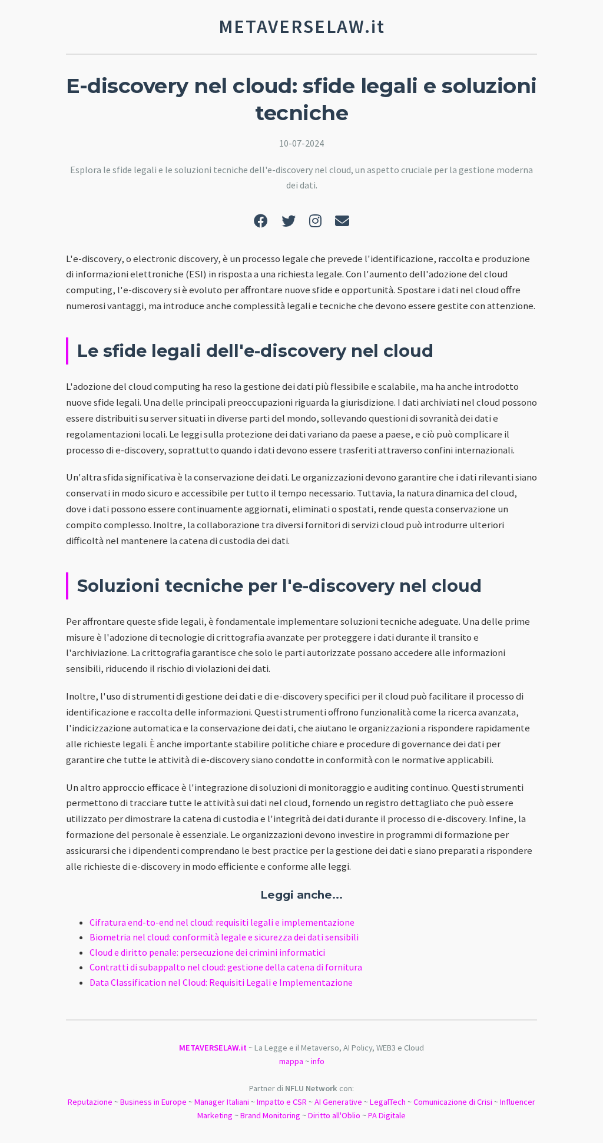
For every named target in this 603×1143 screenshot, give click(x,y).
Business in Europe (153, 1101)
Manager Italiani (221, 1101)
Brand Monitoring (270, 1115)
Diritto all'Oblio (334, 1115)
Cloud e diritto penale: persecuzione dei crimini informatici (207, 952)
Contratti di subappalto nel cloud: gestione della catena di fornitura (226, 967)
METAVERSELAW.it (213, 1047)
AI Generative (338, 1101)
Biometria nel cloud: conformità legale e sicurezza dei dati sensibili (224, 937)
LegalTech (388, 1101)
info (317, 1061)
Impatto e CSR (282, 1101)
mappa (291, 1061)
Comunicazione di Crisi (452, 1101)
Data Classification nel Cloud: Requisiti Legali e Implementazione (221, 982)
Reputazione (90, 1101)
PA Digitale (387, 1115)
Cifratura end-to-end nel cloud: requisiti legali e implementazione (222, 922)
